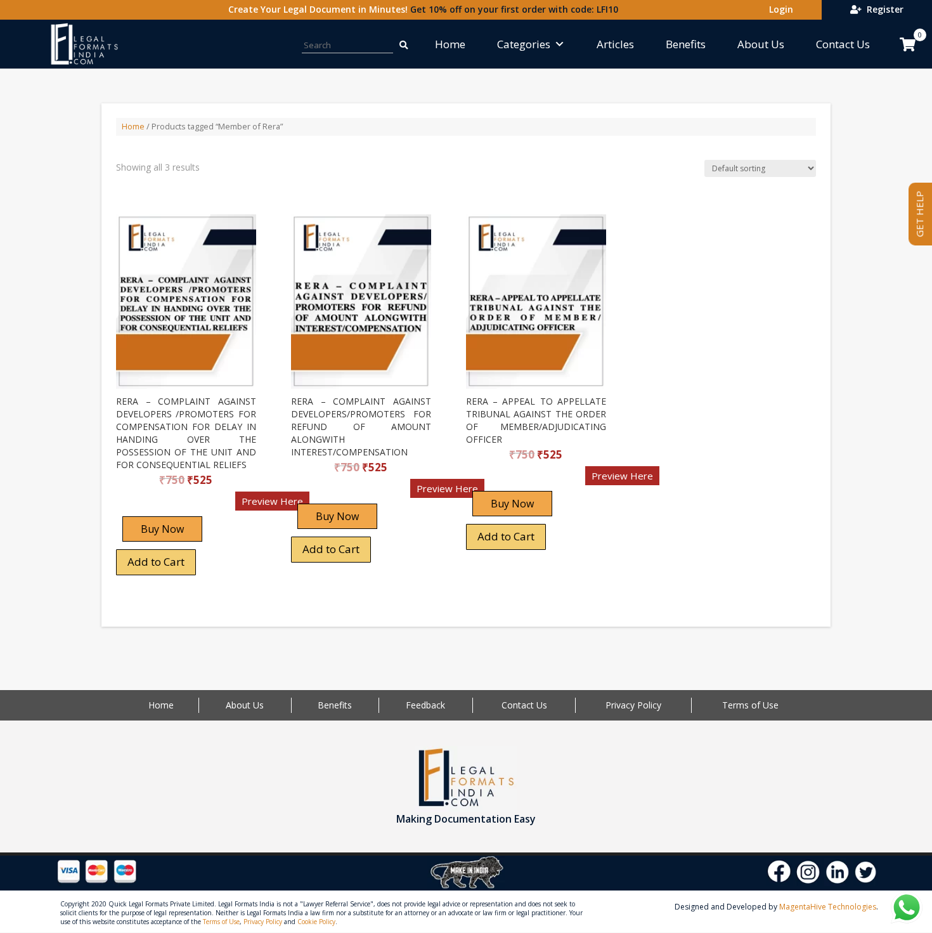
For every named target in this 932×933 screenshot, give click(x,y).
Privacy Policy (633, 705)
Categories (523, 44)
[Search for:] (403, 44)
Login (778, 9)
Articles (615, 44)
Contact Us (843, 44)
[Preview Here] (153, 505)
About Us (760, 44)
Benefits (686, 44)
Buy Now (162, 529)
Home (450, 44)
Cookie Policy (316, 921)
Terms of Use (750, 705)
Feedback (425, 705)
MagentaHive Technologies (827, 906)
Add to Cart (155, 561)
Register (882, 9)
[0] (908, 44)
